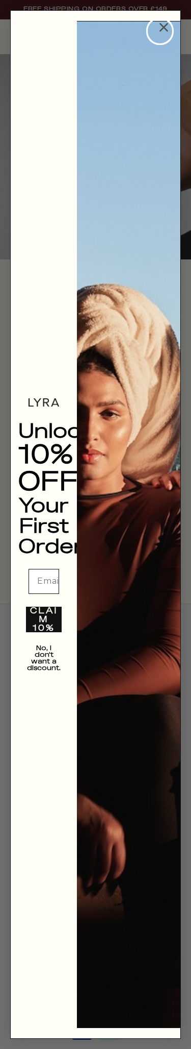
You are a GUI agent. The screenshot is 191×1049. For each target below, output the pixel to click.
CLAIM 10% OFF (44, 619)
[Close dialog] (160, 31)
